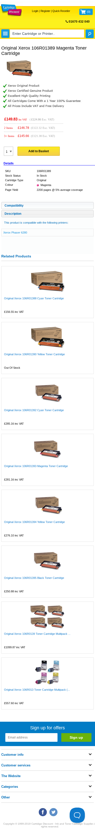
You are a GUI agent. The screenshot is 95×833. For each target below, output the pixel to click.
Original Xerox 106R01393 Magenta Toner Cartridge (36, 466)
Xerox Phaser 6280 (15, 232)
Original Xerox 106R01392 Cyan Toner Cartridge (34, 410)
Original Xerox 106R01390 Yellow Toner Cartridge (34, 354)
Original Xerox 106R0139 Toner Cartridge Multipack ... (37, 633)
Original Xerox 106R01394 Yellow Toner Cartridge (34, 521)
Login (35, 10)
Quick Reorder (61, 10)
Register (45, 10)
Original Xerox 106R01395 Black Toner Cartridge (34, 577)
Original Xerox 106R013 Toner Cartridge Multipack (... (37, 689)
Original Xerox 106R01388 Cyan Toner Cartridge (34, 298)
